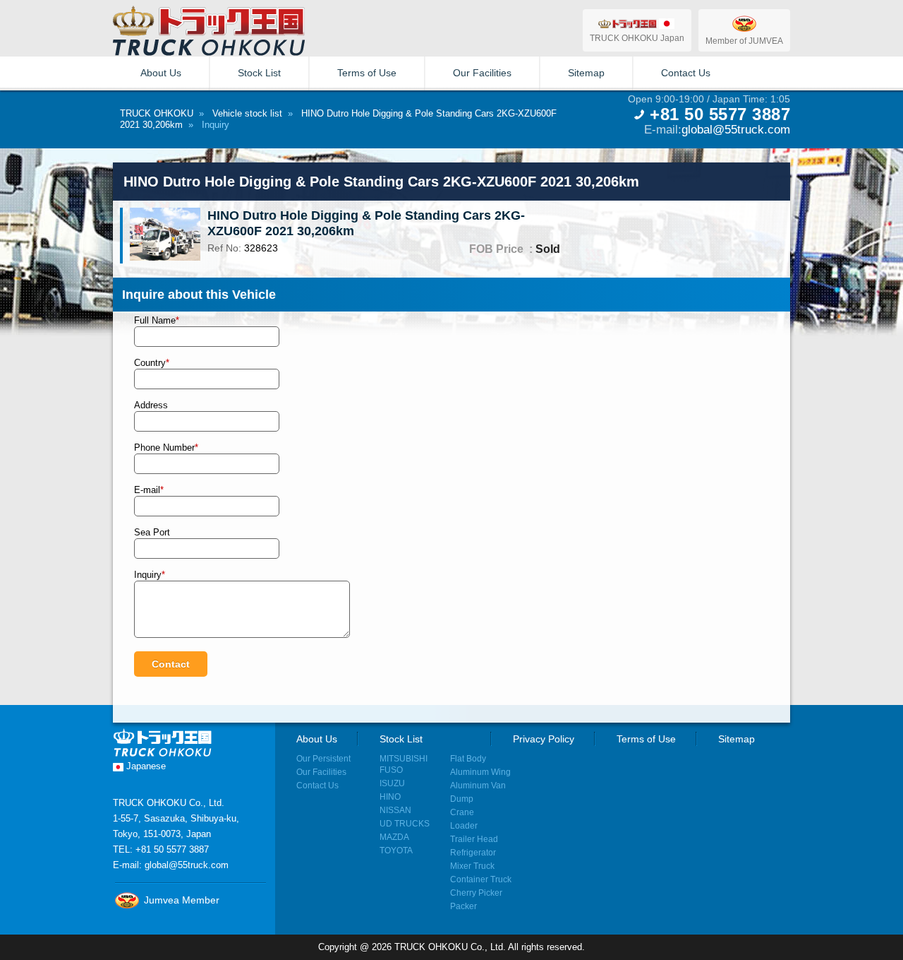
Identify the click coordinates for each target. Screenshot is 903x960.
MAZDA (394, 836)
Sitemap (586, 72)
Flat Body (468, 758)
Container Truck (480, 879)
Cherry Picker (476, 892)
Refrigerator (473, 852)
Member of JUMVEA (744, 40)
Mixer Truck (472, 865)
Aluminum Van (478, 785)
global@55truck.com (735, 129)
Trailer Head (474, 838)
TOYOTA (396, 850)
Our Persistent (323, 758)
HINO (390, 796)
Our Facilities (482, 72)
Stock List (259, 72)
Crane (462, 812)
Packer (463, 906)
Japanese (144, 766)
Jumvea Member (180, 900)
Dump (461, 798)
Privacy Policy (543, 739)
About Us (160, 72)
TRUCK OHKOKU (156, 113)
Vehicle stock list (247, 113)
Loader (464, 825)
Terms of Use (366, 72)
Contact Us (685, 72)
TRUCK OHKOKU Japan (637, 37)
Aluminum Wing (480, 771)
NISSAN (395, 809)
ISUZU (392, 783)
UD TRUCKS (405, 823)
